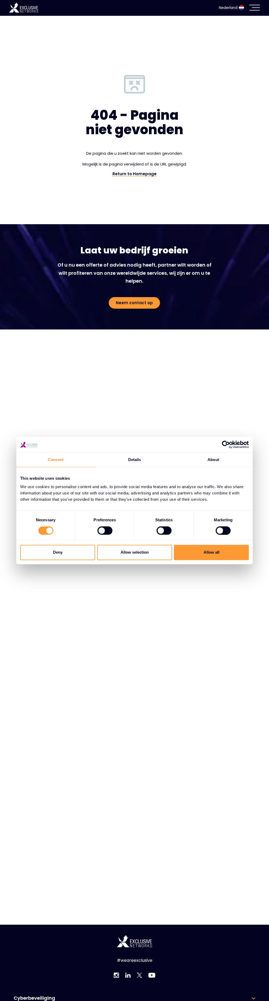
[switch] (104, 530)
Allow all (211, 552)
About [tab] (213, 459)
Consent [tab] (56, 459)
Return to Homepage (134, 174)
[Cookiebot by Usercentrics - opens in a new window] (226, 444)
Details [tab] (134, 459)
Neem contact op (134, 303)
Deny (58, 552)
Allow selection (135, 552)
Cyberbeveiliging (34, 998)
